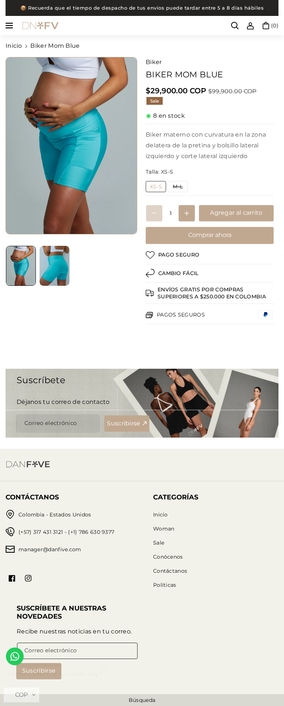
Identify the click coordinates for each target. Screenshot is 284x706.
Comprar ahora (209, 234)
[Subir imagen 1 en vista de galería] (21, 266)
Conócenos (168, 556)
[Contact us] (15, 656)
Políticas (164, 585)
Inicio (14, 45)
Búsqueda (142, 700)
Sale (158, 542)
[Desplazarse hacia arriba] (268, 682)
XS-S (158, 187)
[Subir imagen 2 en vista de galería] (55, 266)
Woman (164, 528)
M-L (180, 187)
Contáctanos (170, 571)
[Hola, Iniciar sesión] (250, 25)
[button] (10, 25)
